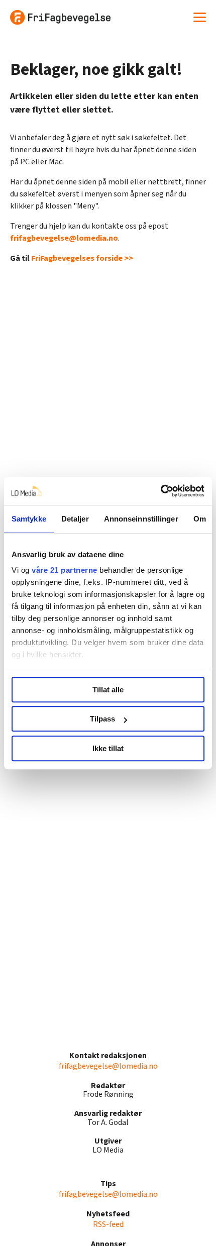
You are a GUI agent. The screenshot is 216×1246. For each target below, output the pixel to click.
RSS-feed (108, 1224)
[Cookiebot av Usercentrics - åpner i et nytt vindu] (160, 490)
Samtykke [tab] (29, 518)
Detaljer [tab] (75, 518)
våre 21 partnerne (64, 570)
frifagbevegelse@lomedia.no (64, 238)
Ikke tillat (108, 748)
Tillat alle (108, 689)
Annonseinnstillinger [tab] (141, 518)
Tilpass (102, 718)
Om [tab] (199, 518)
